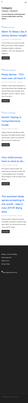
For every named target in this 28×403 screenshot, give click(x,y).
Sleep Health (12, 39)
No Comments (19, 82)
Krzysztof (4, 82)
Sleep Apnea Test (6, 257)
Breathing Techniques (18, 39)
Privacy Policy (6, 264)
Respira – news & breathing (9, 254)
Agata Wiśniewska (6, 39)
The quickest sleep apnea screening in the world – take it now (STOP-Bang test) (13, 204)
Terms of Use (5, 261)
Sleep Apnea (9, 82)
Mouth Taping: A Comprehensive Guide (11, 121)
